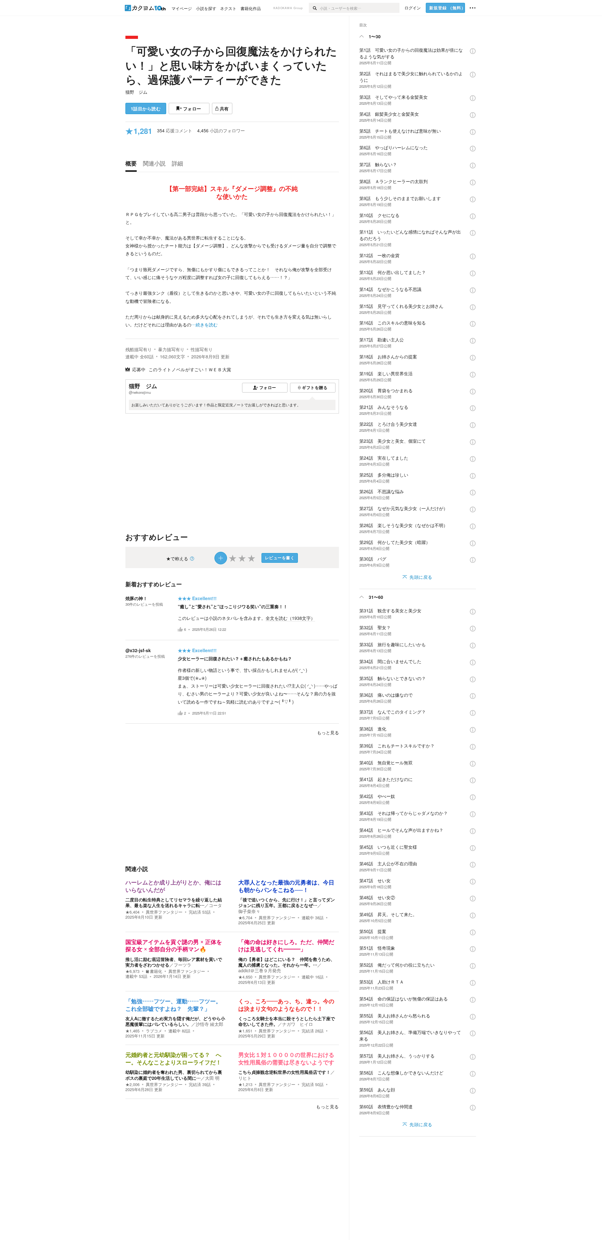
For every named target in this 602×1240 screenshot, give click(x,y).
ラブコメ (154, 1031)
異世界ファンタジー (164, 912)
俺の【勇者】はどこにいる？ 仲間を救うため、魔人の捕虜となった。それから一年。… (286, 962)
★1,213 (245, 1084)
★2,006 (132, 1084)
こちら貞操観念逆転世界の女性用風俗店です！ (284, 1072)
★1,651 (245, 1030)
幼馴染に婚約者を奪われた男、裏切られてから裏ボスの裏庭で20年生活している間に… (173, 1075)
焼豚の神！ (136, 598)
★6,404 (132, 912)
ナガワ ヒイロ (297, 1024)
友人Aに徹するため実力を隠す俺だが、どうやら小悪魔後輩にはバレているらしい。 (175, 1021)
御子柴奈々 (249, 911)
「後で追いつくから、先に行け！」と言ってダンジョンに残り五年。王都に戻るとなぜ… (286, 902)
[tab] (132, 165)
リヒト (244, 1078)
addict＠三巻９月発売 (259, 970)
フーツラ (182, 965)
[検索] (314, 8)
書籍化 (156, 971)
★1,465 (132, 1030)
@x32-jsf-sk (138, 650)
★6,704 (245, 917)
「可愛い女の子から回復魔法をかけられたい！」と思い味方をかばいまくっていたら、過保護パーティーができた (231, 65)
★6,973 (132, 971)
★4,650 (245, 976)
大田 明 (212, 1078)
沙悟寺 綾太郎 (209, 1024)
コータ (215, 905)
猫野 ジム (136, 92)
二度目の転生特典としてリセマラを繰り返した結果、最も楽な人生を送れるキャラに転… (173, 902)
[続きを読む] (232, 269)
